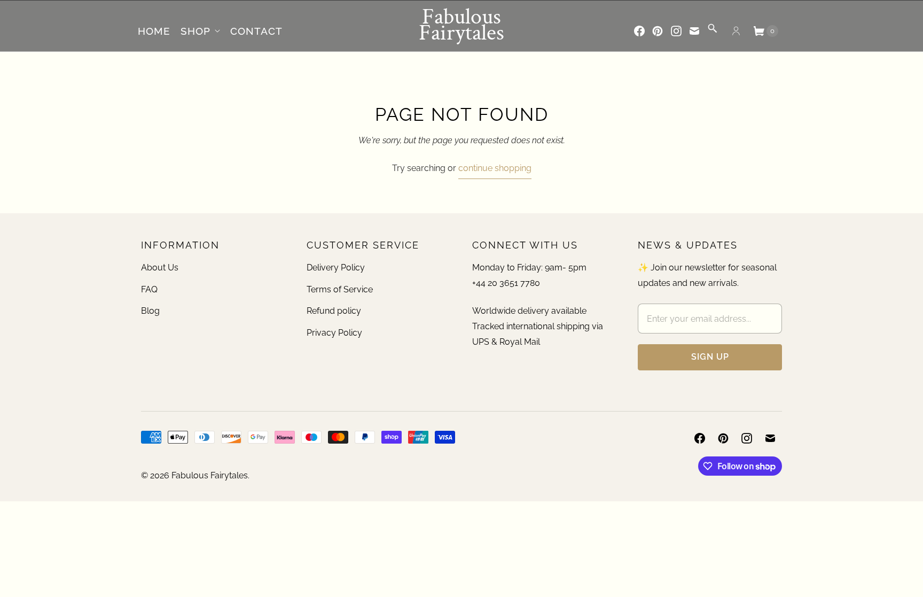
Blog (150, 311)
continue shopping (494, 168)
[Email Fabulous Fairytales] (694, 31)
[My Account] (736, 31)
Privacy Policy (334, 333)
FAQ (149, 289)
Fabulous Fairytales (209, 475)
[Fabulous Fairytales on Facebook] (639, 31)
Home (154, 31)
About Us (159, 267)
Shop (195, 31)
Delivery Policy (336, 267)
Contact (256, 31)
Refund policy (334, 311)
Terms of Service (340, 289)
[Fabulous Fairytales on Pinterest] (657, 31)
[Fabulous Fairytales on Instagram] (676, 31)
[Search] (712, 32)
